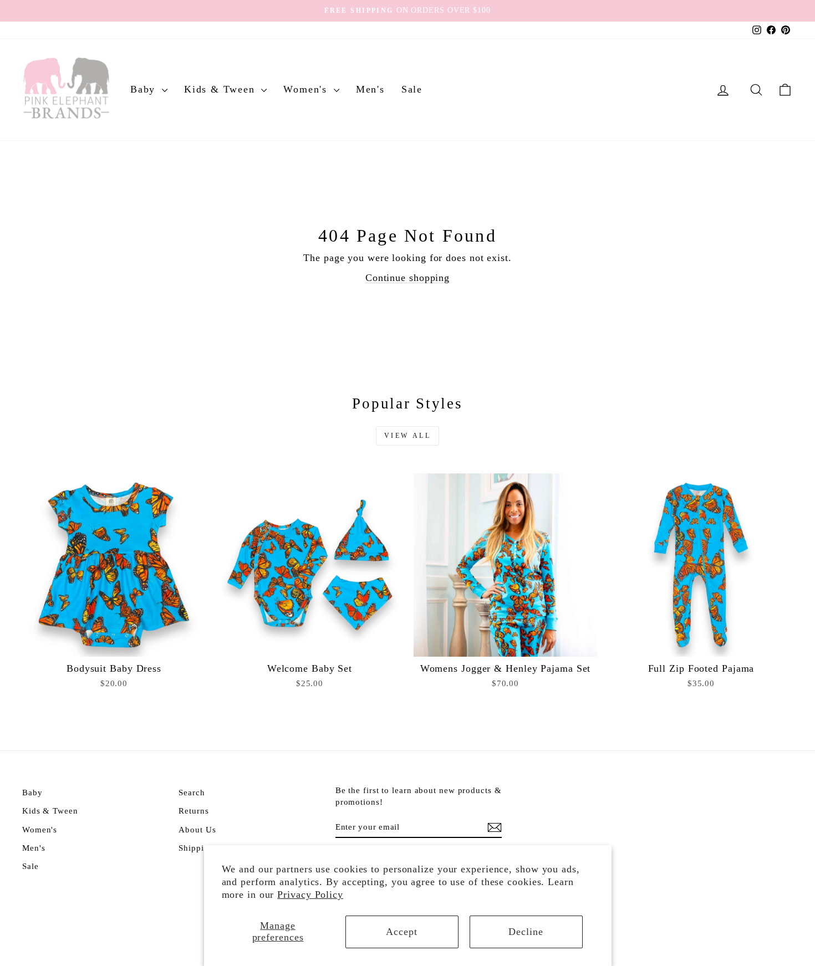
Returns (193, 810)
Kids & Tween (221, 89)
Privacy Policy (310, 894)
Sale (411, 89)
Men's (370, 89)
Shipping (196, 847)
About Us (197, 829)
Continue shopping (407, 277)
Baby (144, 89)
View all (407, 435)
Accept (401, 931)
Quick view (114, 644)
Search (192, 792)
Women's (306, 89)
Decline (525, 931)
